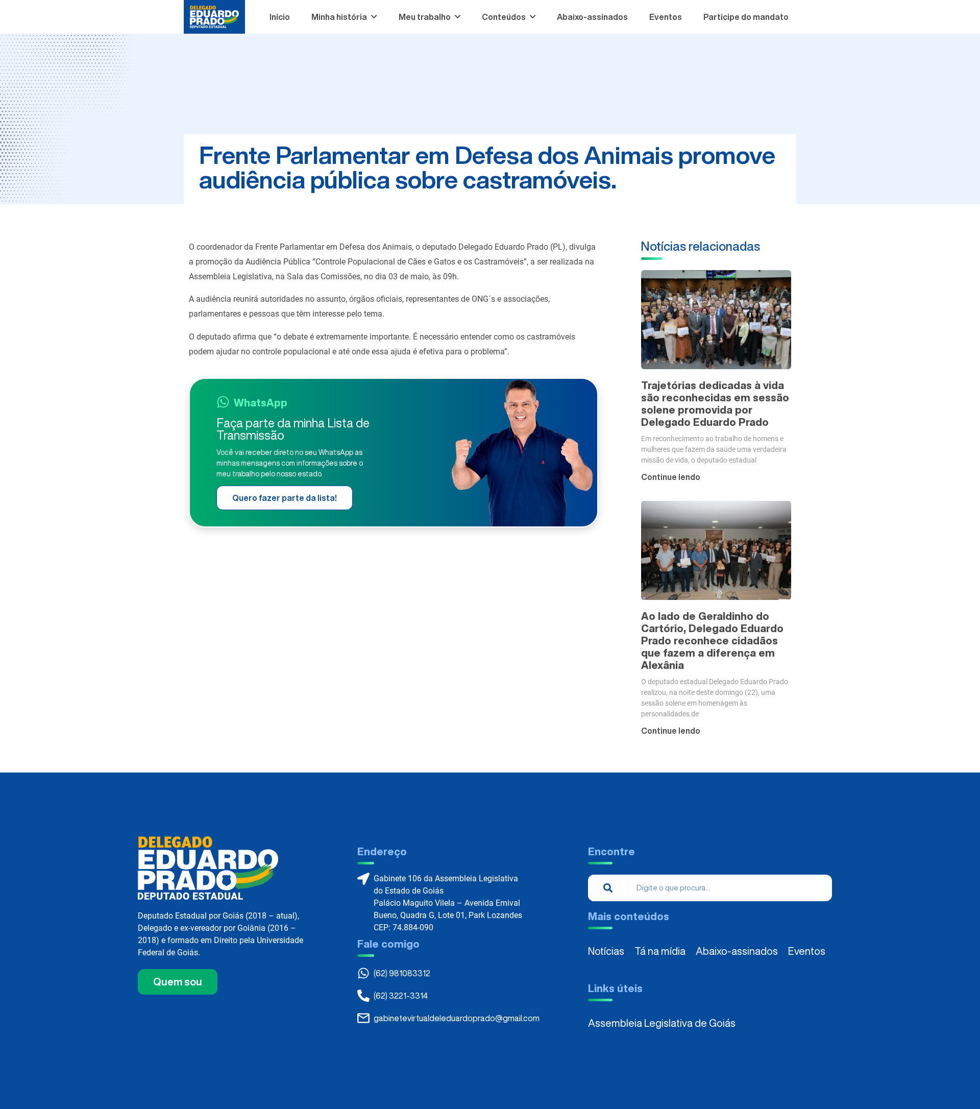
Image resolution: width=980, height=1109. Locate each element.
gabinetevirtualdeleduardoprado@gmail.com (457, 1018)
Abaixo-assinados (592, 17)
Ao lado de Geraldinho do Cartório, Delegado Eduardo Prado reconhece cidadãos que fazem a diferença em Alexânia (712, 640)
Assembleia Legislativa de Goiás (662, 1023)
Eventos (665, 17)
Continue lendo (670, 477)
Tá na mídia (659, 951)
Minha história (339, 17)
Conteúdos (504, 17)
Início (280, 17)
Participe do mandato (746, 17)
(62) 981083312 (402, 973)
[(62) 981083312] (363, 973)
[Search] (608, 888)
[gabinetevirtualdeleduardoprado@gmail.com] (363, 1018)
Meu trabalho (425, 17)
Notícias (606, 951)
